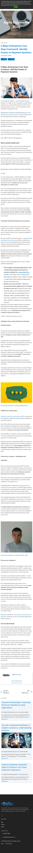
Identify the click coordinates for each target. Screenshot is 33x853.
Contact (3, 824)
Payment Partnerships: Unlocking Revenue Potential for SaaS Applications (16, 705)
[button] (4, 59)
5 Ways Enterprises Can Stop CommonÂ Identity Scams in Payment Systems (16, 49)
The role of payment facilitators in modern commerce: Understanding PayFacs (16, 727)
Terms (2, 843)
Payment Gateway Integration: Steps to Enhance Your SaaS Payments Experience (15, 767)
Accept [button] (16, 7)
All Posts (17, 681)
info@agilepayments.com (9, 837)
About (2, 826)
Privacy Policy (9, 843)
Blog (2, 822)
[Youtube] (8, 815)
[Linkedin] (5, 815)
